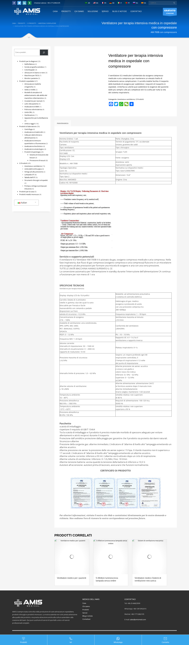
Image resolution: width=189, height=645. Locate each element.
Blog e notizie (87, 616)
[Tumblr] (29, 3)
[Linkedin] (24, 3)
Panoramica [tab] (62, 123)
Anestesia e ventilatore (126, 99)
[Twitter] (19, 3)
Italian (24, 202)
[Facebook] (14, 3)
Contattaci (86, 619)
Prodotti (85, 609)
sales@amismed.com (138, 619)
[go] (174, 3)
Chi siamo (86, 606)
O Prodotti (140, 99)
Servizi (84, 613)
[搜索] (44, 52)
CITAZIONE (169, 11)
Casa (84, 603)
